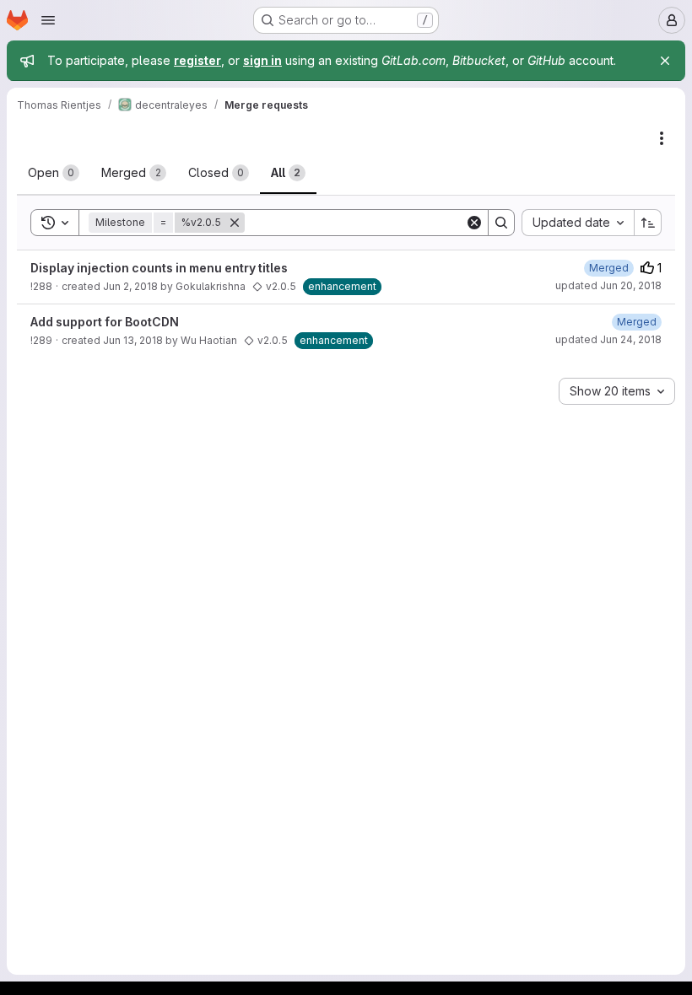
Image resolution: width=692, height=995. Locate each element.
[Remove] (234, 222)
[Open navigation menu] (48, 20)
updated (608, 285)
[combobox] (578, 222)
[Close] (665, 61)
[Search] (501, 222)
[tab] (53, 173)
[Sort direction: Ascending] (648, 222)
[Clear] (474, 222)
